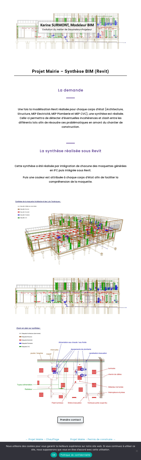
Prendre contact (70, 419)
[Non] (136, 451)
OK (54, 454)
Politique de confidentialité (75, 454)
